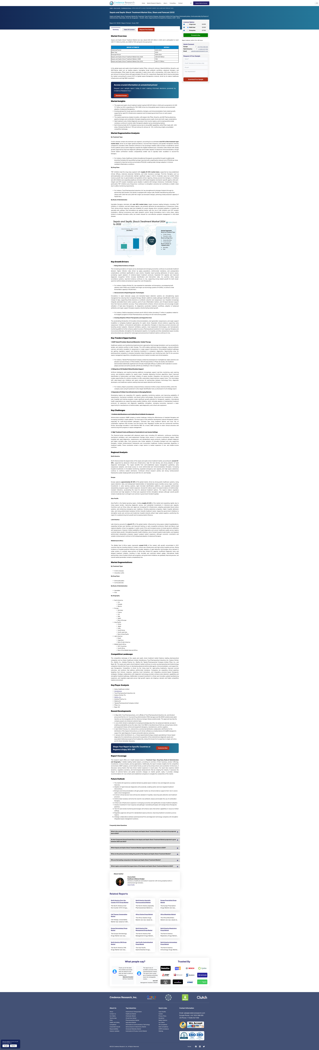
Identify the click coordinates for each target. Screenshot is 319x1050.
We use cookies (6, 1041)
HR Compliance (163, 1024)
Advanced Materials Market (133, 1029)
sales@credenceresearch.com (199, 51)
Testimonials (113, 1018)
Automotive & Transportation (134, 1011)
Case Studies (162, 1011)
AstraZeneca (118, 691)
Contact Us (113, 1013)
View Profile (131, 885)
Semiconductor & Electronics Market (136, 1026)
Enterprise (192, 30)
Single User (192, 24)
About (111, 1011)
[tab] (115, 29)
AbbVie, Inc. (117, 697)
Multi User (192, 27)
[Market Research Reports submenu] (161, 3)
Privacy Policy (162, 1016)
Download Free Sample (195, 79)
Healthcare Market (131, 1013)
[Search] (191, 3)
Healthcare (117, 8)
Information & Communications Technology (138, 1024)
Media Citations (163, 1020)
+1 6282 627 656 (203, 49)
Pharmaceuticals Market (132, 1020)
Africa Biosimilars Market (168, 914)
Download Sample (121, 95)
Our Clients (113, 1016)
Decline (13, 1045)
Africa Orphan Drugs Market (144, 914)
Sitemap (161, 1031)
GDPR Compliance (164, 1029)
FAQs (111, 1020)
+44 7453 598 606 (202, 47)
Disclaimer (161, 1018)
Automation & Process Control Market (136, 1031)
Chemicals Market (131, 1016)
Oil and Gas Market (131, 1018)
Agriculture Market (131, 1022)
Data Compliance (163, 1026)
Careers (161, 1013)
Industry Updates (114, 1031)
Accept (5, 1045)
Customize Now (162, 748)
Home (111, 8)
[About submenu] (167, 3)
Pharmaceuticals (126, 8)
